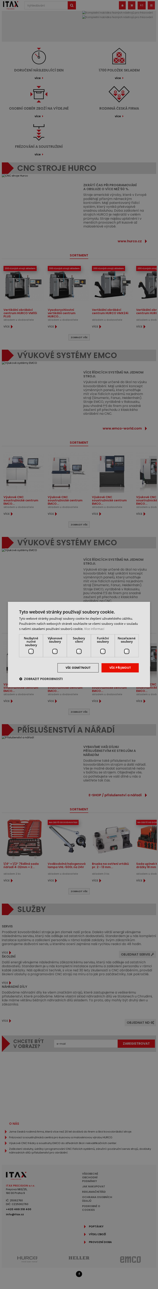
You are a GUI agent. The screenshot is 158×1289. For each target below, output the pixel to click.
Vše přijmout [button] (120, 668)
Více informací (94, 629)
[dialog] (79, 644)
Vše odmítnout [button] (78, 668)
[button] (41, 679)
